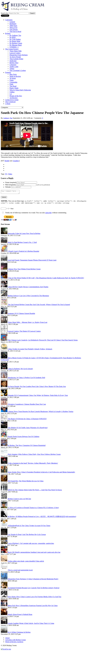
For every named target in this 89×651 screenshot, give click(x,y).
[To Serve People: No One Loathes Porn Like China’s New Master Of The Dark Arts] (4, 386)
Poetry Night (14, 88)
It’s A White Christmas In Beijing (19, 632)
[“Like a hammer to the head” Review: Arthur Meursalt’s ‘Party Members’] (4, 463)
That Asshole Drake (16, 59)
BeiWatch (13, 24)
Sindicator (13, 61)
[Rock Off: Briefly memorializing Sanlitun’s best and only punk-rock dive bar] (4, 552)
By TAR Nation (15, 39)
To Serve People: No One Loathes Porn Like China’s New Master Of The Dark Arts (37, 386)
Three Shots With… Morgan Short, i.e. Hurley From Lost (27, 322)
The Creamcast (10, 102)
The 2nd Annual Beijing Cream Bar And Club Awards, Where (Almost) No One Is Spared (39, 304)
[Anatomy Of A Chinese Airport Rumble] (4, 313)
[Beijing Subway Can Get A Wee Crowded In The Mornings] (4, 296)
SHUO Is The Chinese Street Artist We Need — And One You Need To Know (35, 490)
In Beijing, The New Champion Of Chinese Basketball (26, 445)
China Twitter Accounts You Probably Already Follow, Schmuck (30, 349)
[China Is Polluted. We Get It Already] (4, 369)
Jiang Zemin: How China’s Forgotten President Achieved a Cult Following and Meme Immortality (41, 472)
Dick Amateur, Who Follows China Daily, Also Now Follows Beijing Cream (34, 454)
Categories (8, 20)
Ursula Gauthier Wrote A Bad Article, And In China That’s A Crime (31, 623)
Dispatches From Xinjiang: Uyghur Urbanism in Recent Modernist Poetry (33, 579)
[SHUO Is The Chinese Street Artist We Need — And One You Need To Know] (4, 490)
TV (6, 174)
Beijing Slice (14, 63)
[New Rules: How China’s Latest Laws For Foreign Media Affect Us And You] (4, 597)
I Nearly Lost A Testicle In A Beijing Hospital (23, 251)
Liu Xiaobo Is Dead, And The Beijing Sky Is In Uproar (27, 534)
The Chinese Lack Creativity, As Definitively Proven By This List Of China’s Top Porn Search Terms (43, 340)
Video (10, 174)
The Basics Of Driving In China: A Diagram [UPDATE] (27, 419)
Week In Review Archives (14, 642)
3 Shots (7, 104)
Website (8, 187)
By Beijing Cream (16, 43)
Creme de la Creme (11, 100)
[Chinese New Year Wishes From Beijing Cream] (4, 269)
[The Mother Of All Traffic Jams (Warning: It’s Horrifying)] (4, 428)
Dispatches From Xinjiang (19, 55)
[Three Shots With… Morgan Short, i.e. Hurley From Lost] (4, 322)
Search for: (4, 13)
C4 (11, 94)
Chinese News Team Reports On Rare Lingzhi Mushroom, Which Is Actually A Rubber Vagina (40, 411)
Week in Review (15, 76)
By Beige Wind (15, 41)
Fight (11, 84)
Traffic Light (14, 67)
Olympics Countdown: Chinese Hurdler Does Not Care (27, 404)
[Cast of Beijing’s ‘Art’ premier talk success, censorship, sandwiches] (4, 543)
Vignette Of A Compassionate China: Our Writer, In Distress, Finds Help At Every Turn (38, 395)
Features (8, 72)
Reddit (7, 161)
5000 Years (13, 26)
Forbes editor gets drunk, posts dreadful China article (26, 561)
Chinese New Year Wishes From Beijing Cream (24, 269)
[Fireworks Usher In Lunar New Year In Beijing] (4, 233)
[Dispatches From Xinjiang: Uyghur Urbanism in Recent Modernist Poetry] (4, 579)
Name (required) (10, 182)
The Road (13, 86)
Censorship (13, 82)
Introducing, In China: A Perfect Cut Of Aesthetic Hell (26, 377)
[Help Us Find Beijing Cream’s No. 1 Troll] (4, 242)
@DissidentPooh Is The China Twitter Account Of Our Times (29, 525)
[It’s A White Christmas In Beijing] (4, 632)
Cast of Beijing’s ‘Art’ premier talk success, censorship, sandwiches (31, 543)
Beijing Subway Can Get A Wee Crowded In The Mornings (28, 296)
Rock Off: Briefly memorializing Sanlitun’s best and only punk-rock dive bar (34, 552)
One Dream (14, 29)
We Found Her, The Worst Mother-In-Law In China (25, 481)
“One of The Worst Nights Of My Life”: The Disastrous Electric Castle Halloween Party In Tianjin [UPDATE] (46, 278)
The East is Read (15, 31)
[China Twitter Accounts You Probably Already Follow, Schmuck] (4, 349)
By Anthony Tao (15, 35)
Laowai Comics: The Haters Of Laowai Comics (24, 331)
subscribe (48, 213)
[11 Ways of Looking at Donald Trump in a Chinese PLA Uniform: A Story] (4, 508)
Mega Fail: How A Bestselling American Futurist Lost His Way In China (33, 605)
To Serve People (15, 57)
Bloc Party (13, 74)
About (7, 638)
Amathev (16, 161)
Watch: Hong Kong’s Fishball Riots (20, 614)
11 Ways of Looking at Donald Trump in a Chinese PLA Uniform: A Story (33, 508)
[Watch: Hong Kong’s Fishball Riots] (4, 614)
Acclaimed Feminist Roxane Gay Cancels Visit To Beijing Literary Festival (33, 588)
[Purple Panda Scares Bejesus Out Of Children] (4, 436)
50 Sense (13, 78)
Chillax (12, 92)
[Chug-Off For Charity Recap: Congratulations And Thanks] (4, 287)
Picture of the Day (16, 96)
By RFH (13, 37)
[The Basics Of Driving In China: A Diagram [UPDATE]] (4, 419)
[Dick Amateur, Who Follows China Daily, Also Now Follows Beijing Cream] (4, 454)
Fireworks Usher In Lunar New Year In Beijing (24, 233)
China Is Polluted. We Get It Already (20, 369)
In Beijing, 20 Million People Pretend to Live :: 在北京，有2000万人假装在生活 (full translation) (42, 516)
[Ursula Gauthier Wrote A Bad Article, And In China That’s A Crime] (4, 623)
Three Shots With (15, 51)
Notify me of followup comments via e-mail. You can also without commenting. (36, 213)
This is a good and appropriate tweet (20, 570)
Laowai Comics (15, 53)
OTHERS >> (14, 47)
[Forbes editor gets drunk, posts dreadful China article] (4, 561)
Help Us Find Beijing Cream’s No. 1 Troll (22, 242)
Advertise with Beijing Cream (15, 640)
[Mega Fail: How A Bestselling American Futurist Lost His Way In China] (4, 605)
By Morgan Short (16, 45)
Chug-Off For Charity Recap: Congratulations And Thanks (28, 287)
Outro (12, 80)
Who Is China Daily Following (20, 90)
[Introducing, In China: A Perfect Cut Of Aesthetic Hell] (4, 377)
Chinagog (13, 65)
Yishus (12, 68)
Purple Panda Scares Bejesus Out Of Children (23, 436)
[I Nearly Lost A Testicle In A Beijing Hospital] (4, 251)
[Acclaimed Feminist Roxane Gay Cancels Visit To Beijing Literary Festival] (4, 588)
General (12, 22)
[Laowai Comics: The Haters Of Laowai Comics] (4, 331)
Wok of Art (13, 27)
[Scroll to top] (6, 649)
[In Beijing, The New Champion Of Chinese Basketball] (4, 445)
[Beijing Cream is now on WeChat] (4, 499)
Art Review (14, 98)
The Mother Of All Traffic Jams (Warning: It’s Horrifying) (28, 428)
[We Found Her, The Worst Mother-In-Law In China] (4, 481)
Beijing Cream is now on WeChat (19, 499)
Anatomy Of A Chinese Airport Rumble (21, 313)
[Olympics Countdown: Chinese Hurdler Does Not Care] (4, 404)
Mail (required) (10, 185)
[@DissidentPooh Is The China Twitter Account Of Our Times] (4, 525)
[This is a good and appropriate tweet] (4, 570)
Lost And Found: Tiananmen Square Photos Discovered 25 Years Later (32, 260)
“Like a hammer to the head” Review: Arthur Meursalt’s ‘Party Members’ (33, 463)
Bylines (7, 33)
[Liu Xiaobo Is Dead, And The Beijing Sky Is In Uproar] (4, 534)
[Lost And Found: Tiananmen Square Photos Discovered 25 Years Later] (4, 260)
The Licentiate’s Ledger (18, 70)
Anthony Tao (7, 118)
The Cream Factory (12, 49)
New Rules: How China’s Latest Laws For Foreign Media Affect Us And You (34, 597)
